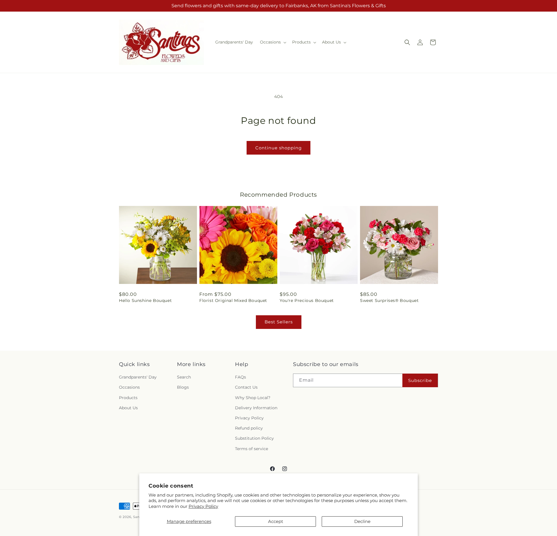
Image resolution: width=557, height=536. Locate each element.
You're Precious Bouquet (307, 300)
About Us (128, 407)
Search (184, 377)
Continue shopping (278, 148)
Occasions (129, 387)
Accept (275, 521)
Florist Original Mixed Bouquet (233, 300)
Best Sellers (279, 322)
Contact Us (246, 387)
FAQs (240, 377)
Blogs (183, 387)
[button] (272, 42)
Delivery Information (256, 407)
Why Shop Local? (252, 397)
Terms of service (251, 448)
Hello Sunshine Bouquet (145, 300)
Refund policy (249, 428)
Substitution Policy (254, 438)
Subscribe (420, 380)
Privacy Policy (203, 506)
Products (128, 397)
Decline (362, 521)
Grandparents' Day (138, 377)
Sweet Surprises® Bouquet (389, 300)
